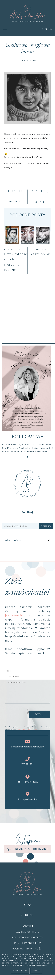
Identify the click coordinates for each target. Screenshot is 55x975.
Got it (36, 970)
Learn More (20, 970)
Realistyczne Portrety (27, 938)
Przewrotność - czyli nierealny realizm (15, 262)
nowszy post (14, 249)
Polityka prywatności (27, 949)
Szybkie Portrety (27, 932)
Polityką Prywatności (27, 729)
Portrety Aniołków (27, 943)
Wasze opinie (40, 254)
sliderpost (15, 201)
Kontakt (27, 926)
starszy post (40, 249)
